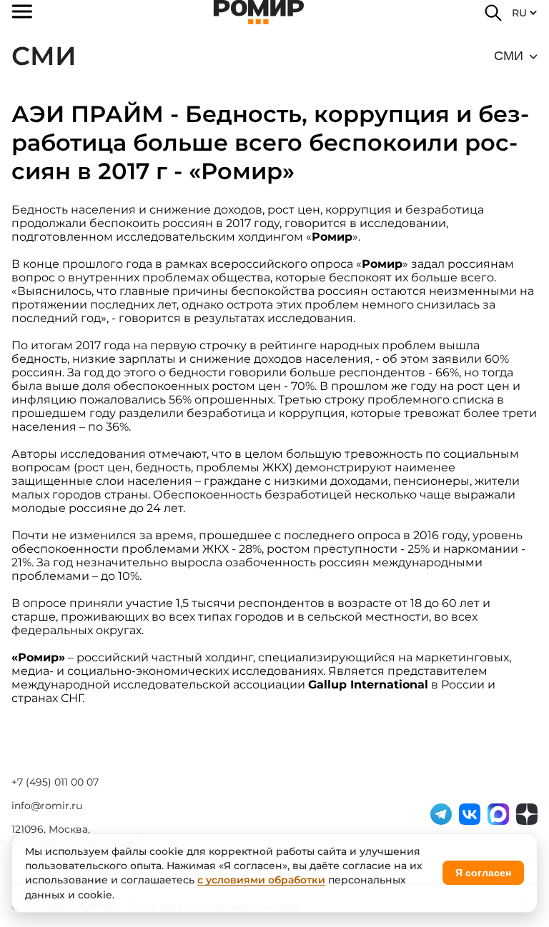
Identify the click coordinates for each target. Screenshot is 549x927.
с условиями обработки (261, 879)
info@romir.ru (46, 805)
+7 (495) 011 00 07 (55, 782)
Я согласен (483, 872)
